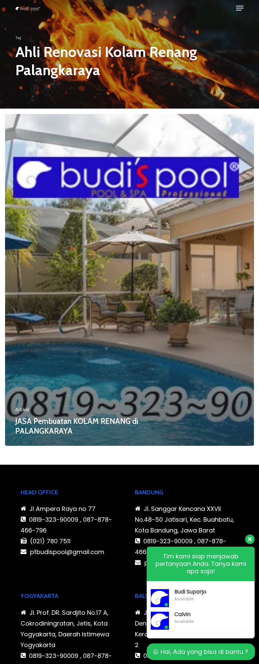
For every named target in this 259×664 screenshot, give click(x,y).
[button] (239, 8)
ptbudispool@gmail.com (67, 552)
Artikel (22, 409)
